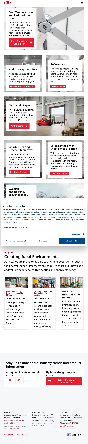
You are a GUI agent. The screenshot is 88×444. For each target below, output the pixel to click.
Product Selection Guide (20, 86)
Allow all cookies (72, 241)
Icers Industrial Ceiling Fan (19, 42)
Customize (43, 241)
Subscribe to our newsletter (66, 381)
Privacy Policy (22, 434)
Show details (76, 234)
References (57, 86)
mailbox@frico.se (11, 423)
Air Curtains (17, 125)
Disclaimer (8, 434)
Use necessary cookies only (16, 241)
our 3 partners (14, 209)
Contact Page (15, 428)
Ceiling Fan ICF (58, 173)
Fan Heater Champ (18, 172)
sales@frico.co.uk (67, 426)
